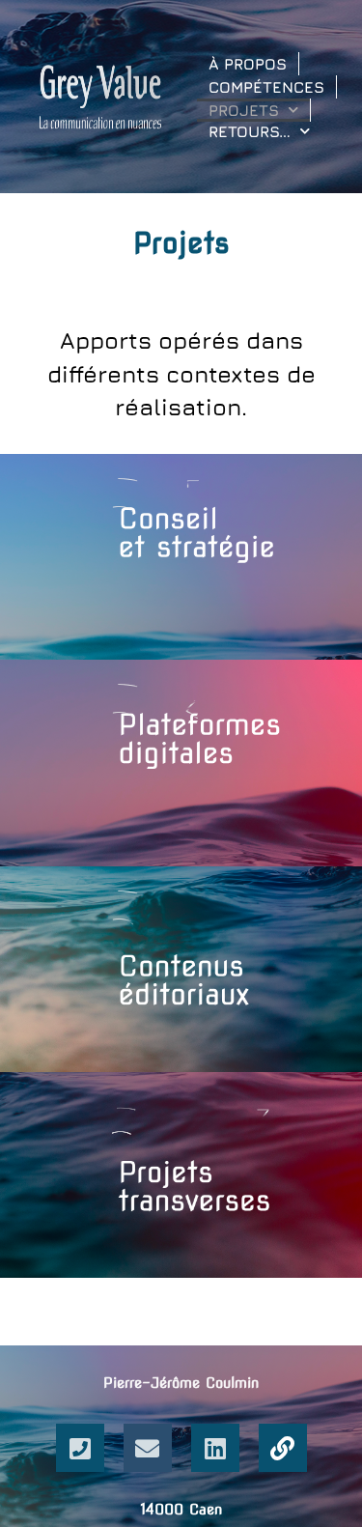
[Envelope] (148, 1448)
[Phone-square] (80, 1448)
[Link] (283, 1448)
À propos (248, 63)
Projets (244, 110)
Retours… (250, 131)
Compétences (266, 87)
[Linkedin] (215, 1448)
